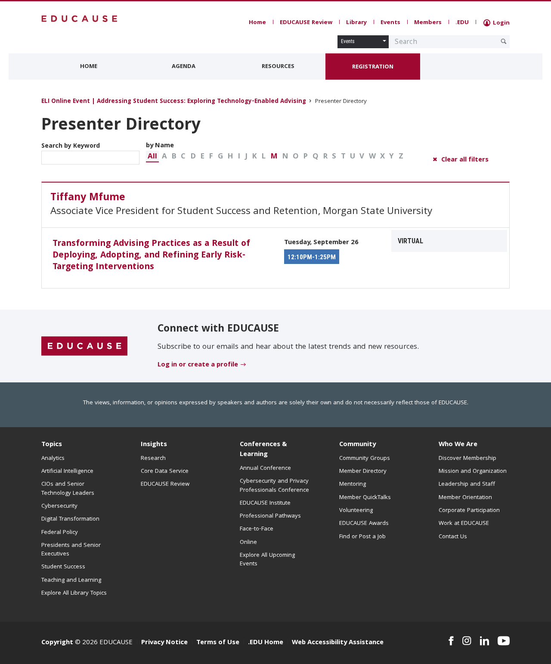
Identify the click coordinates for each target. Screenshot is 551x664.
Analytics (53, 458)
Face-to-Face (256, 529)
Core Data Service (165, 471)
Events (390, 23)
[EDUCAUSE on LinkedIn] (484, 641)
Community (357, 444)
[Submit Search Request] (503, 41)
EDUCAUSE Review (306, 23)
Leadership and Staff (467, 484)
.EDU (462, 23)
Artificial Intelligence (67, 471)
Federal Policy (59, 532)
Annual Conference (265, 468)
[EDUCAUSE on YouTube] (504, 641)
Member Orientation (465, 498)
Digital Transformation (70, 519)
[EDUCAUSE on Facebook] (451, 641)
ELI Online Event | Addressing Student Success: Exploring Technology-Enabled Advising (174, 102)
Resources (278, 66)
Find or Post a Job (362, 537)
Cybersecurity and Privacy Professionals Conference (274, 486)
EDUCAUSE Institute (265, 503)
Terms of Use (217, 642)
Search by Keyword (70, 146)
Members (428, 23)
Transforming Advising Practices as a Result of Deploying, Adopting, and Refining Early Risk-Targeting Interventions (151, 256)
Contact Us (453, 537)
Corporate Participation (469, 510)
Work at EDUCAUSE (464, 523)
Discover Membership (467, 458)
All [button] (152, 157)
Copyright (57, 642)
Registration (372, 67)
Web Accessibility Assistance (338, 642)
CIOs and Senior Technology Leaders (67, 489)
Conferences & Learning (263, 449)
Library (356, 23)
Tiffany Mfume (87, 198)
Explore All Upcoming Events (267, 560)
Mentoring (352, 484)
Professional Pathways (270, 516)
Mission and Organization (473, 471)
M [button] (274, 157)
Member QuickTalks (365, 498)
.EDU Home (265, 642)
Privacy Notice (164, 642)
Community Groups (364, 458)
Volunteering (356, 510)
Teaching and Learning (71, 580)
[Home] (79, 18)
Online (248, 542)
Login (500, 23)
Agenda (183, 66)
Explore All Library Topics (74, 593)
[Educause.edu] (84, 346)
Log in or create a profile (198, 365)
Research (153, 458)
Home (257, 23)
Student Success (63, 567)
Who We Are (458, 444)
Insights (154, 444)
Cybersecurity (59, 506)
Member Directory (363, 471)
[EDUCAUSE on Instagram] (466, 641)
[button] (152, 156)
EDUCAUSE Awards (364, 523)
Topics (51, 444)
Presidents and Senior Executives (71, 550)
